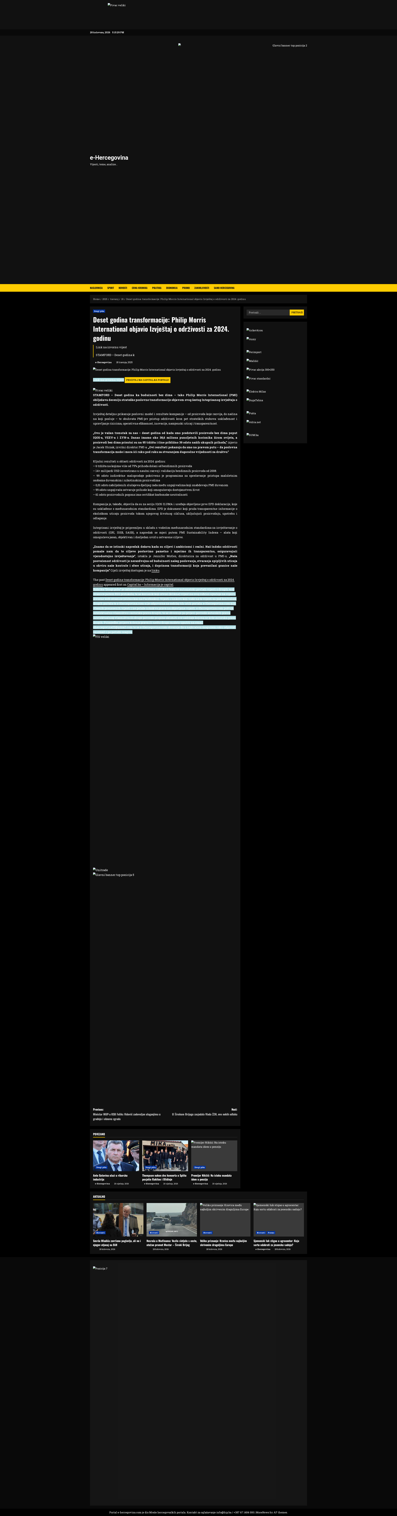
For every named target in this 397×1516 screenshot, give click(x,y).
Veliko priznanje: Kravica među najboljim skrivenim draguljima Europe (223, 1243)
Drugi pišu (99, 311)
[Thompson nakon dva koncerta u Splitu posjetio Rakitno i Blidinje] (165, 1155)
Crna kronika (139, 288)
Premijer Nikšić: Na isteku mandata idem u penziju (211, 1177)
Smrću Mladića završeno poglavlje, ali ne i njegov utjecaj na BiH (117, 1243)
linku (155, 570)
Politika (156, 288)
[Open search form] (306, 288)
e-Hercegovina (109, 157)
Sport (110, 288)
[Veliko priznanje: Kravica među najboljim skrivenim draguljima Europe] (225, 1220)
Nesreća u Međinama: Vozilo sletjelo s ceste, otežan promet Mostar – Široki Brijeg (172, 1243)
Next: (204, 1111)
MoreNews (262, 1512)
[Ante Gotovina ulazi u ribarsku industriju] (116, 1155)
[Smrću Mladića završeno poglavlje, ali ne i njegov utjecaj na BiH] (118, 1220)
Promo (186, 288)
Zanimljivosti (201, 288)
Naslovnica (96, 288)
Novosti (123, 288)
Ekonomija (172, 288)
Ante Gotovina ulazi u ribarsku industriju (110, 1177)
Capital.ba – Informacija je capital (150, 584)
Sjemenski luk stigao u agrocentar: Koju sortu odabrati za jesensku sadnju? (276, 1243)
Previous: (127, 1114)
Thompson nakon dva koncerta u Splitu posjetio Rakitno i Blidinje (164, 1177)
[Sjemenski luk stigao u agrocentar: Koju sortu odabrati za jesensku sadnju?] (279, 1220)
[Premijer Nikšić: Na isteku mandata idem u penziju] (214, 1155)
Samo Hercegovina (224, 288)
